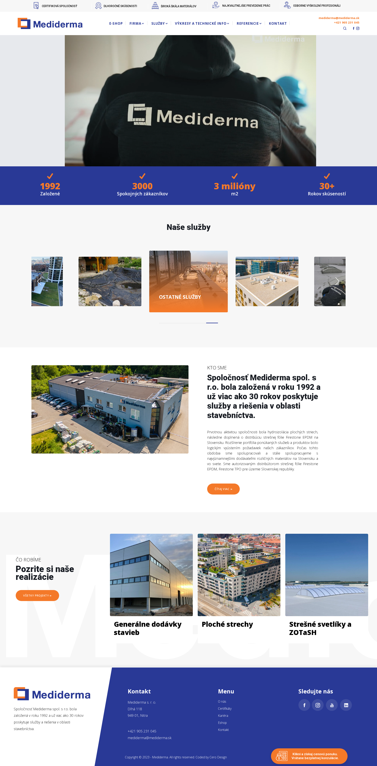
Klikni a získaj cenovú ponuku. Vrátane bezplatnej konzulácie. (315, 756)
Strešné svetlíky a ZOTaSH (320, 628)
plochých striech (184, 294)
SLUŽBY (158, 23)
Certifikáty (225, 708)
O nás (222, 701)
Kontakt (223, 730)
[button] (39, 281)
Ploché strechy (227, 624)
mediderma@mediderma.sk (339, 18)
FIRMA (135, 23)
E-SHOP (116, 23)
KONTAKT (278, 23)
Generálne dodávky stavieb (147, 628)
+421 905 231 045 (346, 22)
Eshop (222, 722)
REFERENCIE (248, 23)
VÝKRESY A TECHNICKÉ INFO (200, 23)
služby (111, 297)
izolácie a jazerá (35, 294)
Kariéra (223, 715)
